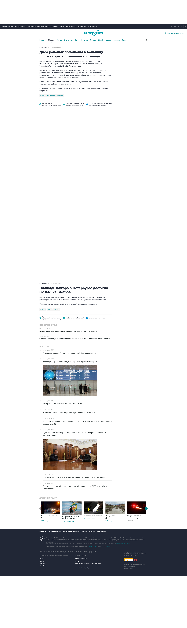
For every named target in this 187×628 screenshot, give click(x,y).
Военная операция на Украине (62, 121)
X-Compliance (44, 560)
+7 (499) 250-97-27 (106, 546)
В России (51, 40)
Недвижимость (71, 26)
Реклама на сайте (88, 532)
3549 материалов (68, 522)
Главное (42, 40)
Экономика (68, 40)
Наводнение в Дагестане (110, 517)
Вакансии (76, 532)
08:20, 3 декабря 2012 (54, 47)
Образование (82, 26)
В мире (59, 40)
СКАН (76, 560)
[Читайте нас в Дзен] (76, 568)
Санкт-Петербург (53, 309)
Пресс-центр (67, 532)
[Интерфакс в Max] (87, 568)
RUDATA (77, 562)
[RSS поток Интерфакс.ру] (85, 568)
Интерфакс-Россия (43, 26)
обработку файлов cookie (123, 543)
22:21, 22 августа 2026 (82, 121)
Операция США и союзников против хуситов (134, 518)
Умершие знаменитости (93, 516)
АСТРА (42, 565)
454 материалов (89, 519)
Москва (93, 40)
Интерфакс (93, 33)
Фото (124, 40)
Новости (108, 40)
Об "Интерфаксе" (20, 26)
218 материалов (132, 523)
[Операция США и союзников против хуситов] (136, 513)
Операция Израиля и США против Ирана (70, 518)
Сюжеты (116, 40)
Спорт (77, 40)
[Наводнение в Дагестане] (115, 513)
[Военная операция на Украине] (50, 513)
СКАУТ (42, 562)
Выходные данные (129, 566)
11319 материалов (46, 521)
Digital (100, 40)
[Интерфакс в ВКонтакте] (82, 568)
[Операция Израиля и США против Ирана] (72, 514)
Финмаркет (54, 26)
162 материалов (110, 521)
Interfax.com (32, 26)
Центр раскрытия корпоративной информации (88, 564)
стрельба (60, 96)
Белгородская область (48, 215)
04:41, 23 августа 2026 (54, 283)
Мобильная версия (7, 26)
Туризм (62, 26)
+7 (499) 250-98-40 (93, 546)
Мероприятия (92, 26)
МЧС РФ (43, 309)
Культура (84, 40)
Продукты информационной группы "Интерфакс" (68, 551)
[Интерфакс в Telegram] (79, 568)
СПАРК (42, 558)
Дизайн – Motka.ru (129, 568)
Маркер (42, 564)
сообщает (77, 142)
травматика (51, 96)
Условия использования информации (134, 564)
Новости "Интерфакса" (81, 558)
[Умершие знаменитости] (93, 513)
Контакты (42, 532)
